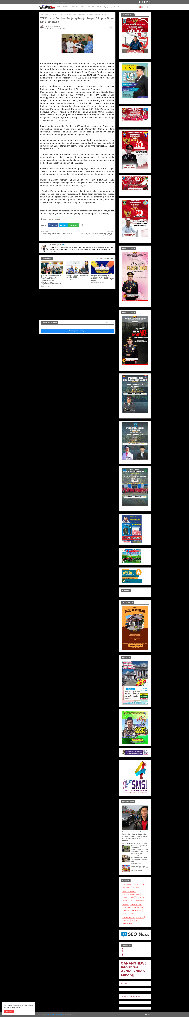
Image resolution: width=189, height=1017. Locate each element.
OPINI (132, 914)
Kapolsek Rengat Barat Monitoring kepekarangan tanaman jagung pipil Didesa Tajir (139, 848)
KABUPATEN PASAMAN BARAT (131, 894)
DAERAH (74, 7)
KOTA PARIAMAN (52, 14)
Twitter (64, 225)
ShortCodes (118, 7)
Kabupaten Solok (136, 904)
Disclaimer (64, 2)
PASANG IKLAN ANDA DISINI (124, 594)
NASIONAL (65, 7)
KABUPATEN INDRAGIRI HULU (131, 888)
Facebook (54, 225)
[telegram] (122, 955)
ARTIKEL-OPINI (85, 7)
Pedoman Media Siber (52, 2)
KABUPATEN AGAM (139, 885)
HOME (58, 7)
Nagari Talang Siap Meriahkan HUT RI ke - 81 (139, 867)
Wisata (138, 920)
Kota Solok (126, 911)
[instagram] (122, 953)
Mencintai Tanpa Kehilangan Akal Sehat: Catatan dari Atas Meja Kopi (139, 858)
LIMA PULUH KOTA (137, 911)
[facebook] (122, 949)
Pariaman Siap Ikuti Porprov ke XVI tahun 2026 (77, 276)
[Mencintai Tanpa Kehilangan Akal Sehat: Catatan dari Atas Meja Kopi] (126, 858)
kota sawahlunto (128, 924)
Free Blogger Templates (55, 1015)
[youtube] (122, 951)
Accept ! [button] (9, 1011)
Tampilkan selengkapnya (105, 258)
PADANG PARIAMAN (128, 917)
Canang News (56, 245)
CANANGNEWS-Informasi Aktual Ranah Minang (135, 969)
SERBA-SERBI (96, 7)
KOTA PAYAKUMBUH (140, 901)
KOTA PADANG (140, 898)
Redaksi (40, 2)
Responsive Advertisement (131, 996)
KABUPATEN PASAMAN (129, 891)
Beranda (43, 14)
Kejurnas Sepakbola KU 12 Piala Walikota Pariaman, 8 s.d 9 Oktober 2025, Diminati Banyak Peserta (102, 278)
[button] (148, 7)
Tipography (108, 7)
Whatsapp (74, 225)
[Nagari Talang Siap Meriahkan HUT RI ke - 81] (126, 868)
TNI (132, 920)
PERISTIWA (126, 920)
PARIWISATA (139, 917)
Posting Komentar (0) (77, 331)
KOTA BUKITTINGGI (128, 898)
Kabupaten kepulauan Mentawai (133, 907)
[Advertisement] (78, 305)
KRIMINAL (125, 904)
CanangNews (127, 885)
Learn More (16, 1007)
